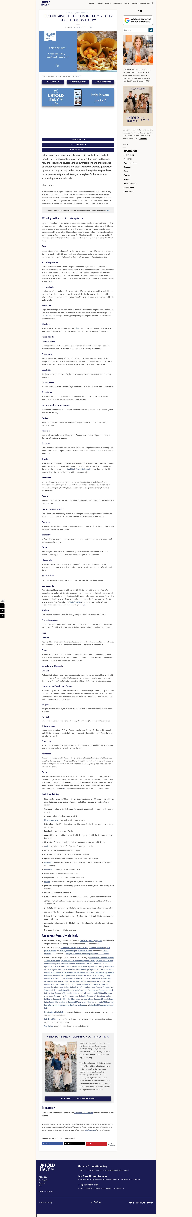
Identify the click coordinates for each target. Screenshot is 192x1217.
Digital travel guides (115, 1170)
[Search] (152, 3)
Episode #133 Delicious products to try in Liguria (62, 984)
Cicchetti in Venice (85, 950)
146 (84, 605)
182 (43, 315)
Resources (117, 3)
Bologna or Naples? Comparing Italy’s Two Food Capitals (87, 953)
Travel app (90, 1170)
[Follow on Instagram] (138, 11)
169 (53, 315)
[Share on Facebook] (2, 605)
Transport (127, 167)
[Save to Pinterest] (2, 616)
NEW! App (127, 3)
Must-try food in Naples (69, 950)
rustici (46, 846)
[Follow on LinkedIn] (97, 1203)
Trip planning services (141, 3)
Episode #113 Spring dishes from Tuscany (86, 987)
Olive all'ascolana (51, 820)
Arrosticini (48, 869)
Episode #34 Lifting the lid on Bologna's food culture (73, 999)
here (107, 210)
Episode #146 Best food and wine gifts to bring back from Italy (67, 978)
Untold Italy (88, 27)
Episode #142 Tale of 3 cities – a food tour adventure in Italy (87, 981)
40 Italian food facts (68, 947)
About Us (83, 1188)
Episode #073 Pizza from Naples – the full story (73, 993)
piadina (47, 881)
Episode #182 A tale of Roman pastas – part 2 (78, 960)
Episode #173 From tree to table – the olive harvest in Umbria (84, 963)
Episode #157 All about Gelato (101, 969)
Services (83, 1170)
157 (64, 788)
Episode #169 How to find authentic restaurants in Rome (65, 966)
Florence (121, 1179)
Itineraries (107, 1179)
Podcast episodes (83, 13)
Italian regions (135, 1179)
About (91, 3)
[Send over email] (2, 611)
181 (46, 315)
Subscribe (120, 1188)
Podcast (100, 3)
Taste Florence (75, 602)
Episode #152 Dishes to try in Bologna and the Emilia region (67, 972)
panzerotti (48, 862)
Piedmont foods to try (97, 947)
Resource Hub (85, 1179)
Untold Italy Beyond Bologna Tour (79, 469)
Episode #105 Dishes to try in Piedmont (71, 990)
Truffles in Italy (82, 947)
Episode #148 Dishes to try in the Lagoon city (93, 975)
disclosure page (90, 1130)
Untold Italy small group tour (91, 940)
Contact (113, 1188)
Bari (97, 450)
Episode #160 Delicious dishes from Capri (73, 969)
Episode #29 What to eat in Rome (80, 1002)
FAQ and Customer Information (98, 1188)
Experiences (70, 13)
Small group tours (102, 1170)
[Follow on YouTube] (141, 11)
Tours (107, 3)
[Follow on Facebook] (135, 11)
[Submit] (150, 30)
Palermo (78, 328)
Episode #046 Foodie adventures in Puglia (70, 996)
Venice (127, 1179)
